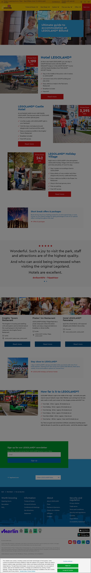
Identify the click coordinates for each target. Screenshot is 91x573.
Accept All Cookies (68, 570)
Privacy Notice (31, 571)
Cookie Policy (23, 571)
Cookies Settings (67, 561)
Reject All (67, 565)
